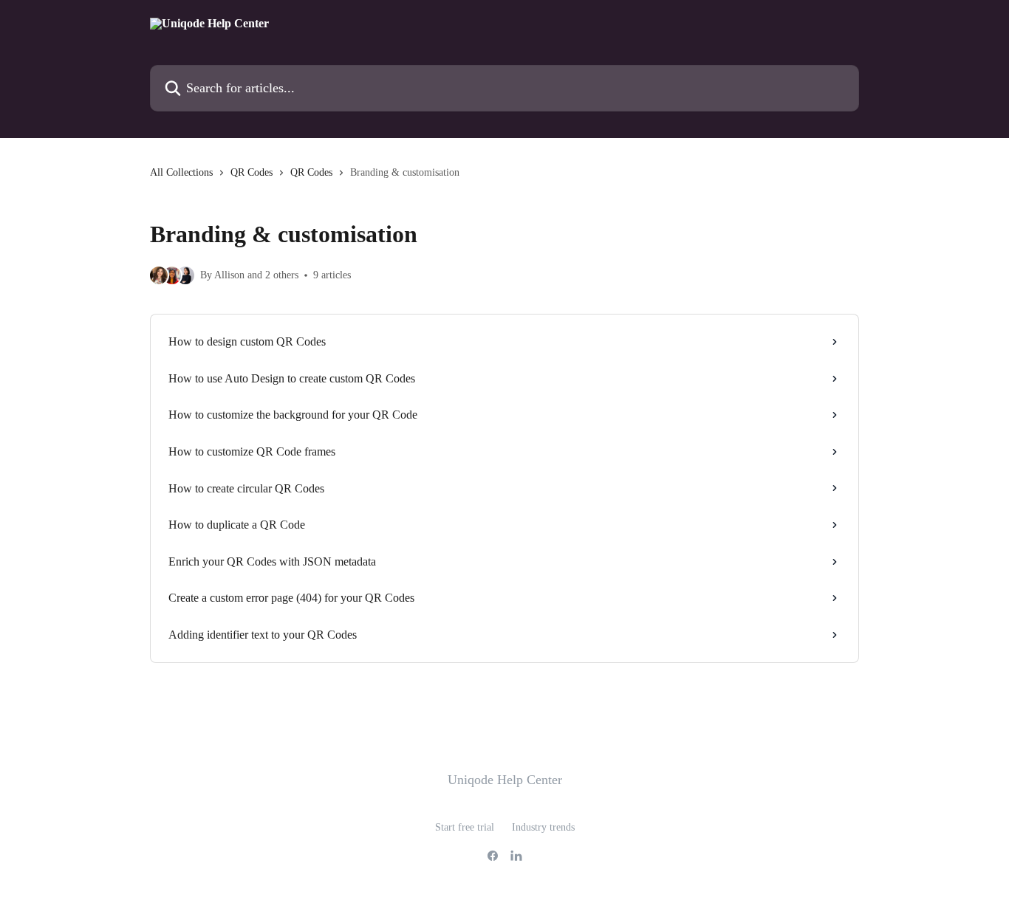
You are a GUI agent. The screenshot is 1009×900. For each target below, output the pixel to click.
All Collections (181, 172)
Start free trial (464, 827)
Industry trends (543, 827)
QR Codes (251, 172)
